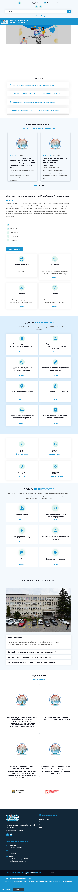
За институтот (44, 819)
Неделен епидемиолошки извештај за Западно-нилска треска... (33, 85)
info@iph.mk (59, 3)
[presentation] (12, 70)
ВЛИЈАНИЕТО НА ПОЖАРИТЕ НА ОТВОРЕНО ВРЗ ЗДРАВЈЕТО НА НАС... (36, 94)
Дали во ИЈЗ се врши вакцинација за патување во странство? (32, 652)
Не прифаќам (6, 889)
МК (33, 16)
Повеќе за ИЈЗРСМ (14, 249)
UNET (52, 873)
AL (37, 16)
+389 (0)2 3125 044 (35, 3)
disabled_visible (44, 15)
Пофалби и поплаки (46, 825)
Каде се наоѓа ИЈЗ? (15, 637)
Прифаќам (18, 889)
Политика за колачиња (44, 883)
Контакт (42, 822)
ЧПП (40, 828)
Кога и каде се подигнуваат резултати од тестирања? (29, 657)
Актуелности (14, 155)
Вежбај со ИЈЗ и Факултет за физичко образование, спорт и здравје (35, 110)
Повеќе (45, 182)
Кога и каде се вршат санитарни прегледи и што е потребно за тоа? (34, 663)
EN (41, 16)
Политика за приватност (14, 873)
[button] (36, 185)
